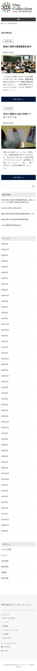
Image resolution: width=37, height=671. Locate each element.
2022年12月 (5, 295)
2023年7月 (4, 278)
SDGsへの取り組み (9, 618)
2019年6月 (4, 393)
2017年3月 (4, 502)
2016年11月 (5, 519)
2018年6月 (4, 444)
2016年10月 (5, 525)
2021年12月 (5, 324)
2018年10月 (5, 427)
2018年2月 (4, 467)
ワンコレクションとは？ (10, 630)
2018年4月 (4, 456)
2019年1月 (4, 416)
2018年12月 (5, 421)
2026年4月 (4, 243)
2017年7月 (4, 485)
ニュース (4, 555)
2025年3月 (4, 255)
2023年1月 (4, 289)
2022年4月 (4, 318)
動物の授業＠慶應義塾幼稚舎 (17, 46)
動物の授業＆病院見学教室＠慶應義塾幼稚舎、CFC (17, 213)
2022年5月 (4, 312)
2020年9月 (4, 364)
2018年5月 (4, 450)
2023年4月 (4, 284)
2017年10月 (5, 479)
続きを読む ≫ (18, 99)
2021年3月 (4, 347)
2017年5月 (4, 496)
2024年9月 (4, 261)
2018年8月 (4, 439)
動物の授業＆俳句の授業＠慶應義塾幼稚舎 (15, 219)
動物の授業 (4, 566)
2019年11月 (5, 376)
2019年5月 (4, 398)
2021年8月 (4, 335)
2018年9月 (4, 433)
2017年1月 (4, 513)
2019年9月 (4, 381)
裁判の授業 (4, 578)
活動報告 (4, 572)
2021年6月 (4, 341)
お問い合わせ (7, 638)
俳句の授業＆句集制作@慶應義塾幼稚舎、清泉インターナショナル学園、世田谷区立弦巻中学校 (18, 201)
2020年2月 (4, 370)
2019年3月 (4, 404)
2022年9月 (4, 301)
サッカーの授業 (6, 549)
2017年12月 (5, 473)
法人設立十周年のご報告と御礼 (11, 208)
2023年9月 (4, 272)
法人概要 (5, 634)
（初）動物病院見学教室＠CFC (11, 225)
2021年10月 (5, 330)
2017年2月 (4, 508)
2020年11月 (5, 358)
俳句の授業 (4, 561)
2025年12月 (5, 249)
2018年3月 (4, 462)
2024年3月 (4, 266)
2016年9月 (4, 531)
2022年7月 (4, 307)
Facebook (7, 647)
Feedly (6, 651)
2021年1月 (4, 353)
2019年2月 (4, 410)
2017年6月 (4, 490)
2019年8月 (4, 387)
